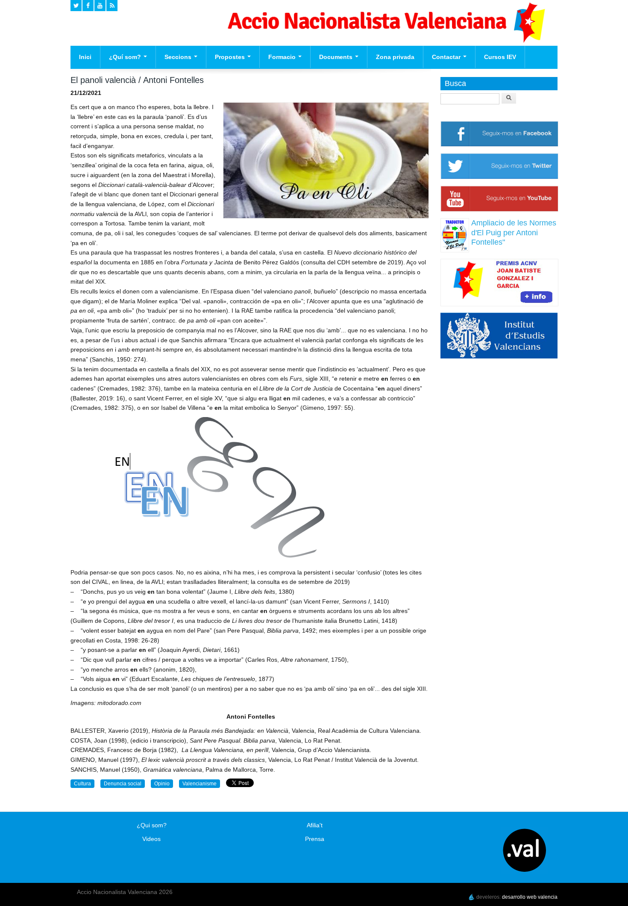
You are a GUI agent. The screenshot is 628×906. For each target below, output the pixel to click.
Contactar (447, 56)
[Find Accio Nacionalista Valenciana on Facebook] (88, 5)
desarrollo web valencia (530, 897)
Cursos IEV (500, 56)
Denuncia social (122, 784)
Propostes (231, 56)
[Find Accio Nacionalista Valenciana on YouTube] (100, 5)
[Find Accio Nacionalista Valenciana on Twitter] (76, 5)
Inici (85, 56)
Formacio (282, 56)
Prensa (314, 838)
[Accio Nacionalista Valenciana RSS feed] (111, 5)
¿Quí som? (126, 56)
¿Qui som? (152, 825)
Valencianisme (199, 784)
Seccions (178, 56)
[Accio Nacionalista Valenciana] (385, 40)
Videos (151, 838)
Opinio (162, 784)
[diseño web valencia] (471, 897)
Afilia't (315, 825)
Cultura (82, 784)
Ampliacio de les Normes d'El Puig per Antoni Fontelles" (513, 232)
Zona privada (395, 56)
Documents (336, 56)
